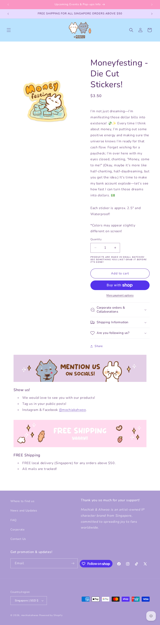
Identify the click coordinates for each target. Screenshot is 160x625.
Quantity (96, 239)
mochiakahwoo (29, 615)
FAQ (13, 520)
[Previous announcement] (8, 4)
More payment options (120, 295)
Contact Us (18, 539)
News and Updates (23, 511)
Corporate (17, 530)
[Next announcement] (151, 4)
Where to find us (22, 501)
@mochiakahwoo (72, 410)
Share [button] (99, 346)
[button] (8, 30)
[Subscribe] (73, 563)
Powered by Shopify (51, 615)
